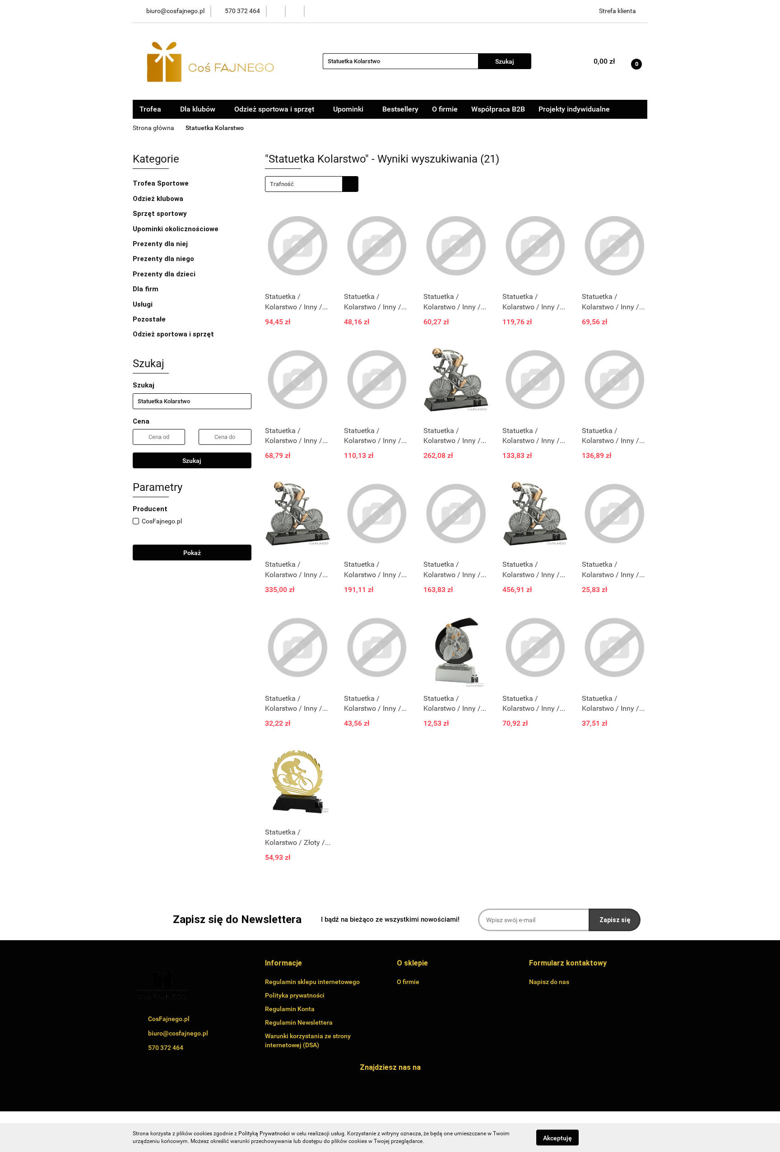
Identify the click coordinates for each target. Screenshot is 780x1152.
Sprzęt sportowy (160, 214)
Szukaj (191, 460)
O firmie (445, 109)
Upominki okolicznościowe (176, 229)
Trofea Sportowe (161, 183)
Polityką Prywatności (264, 1133)
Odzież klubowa (159, 199)
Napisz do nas (549, 981)
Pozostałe (150, 319)
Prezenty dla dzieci (165, 274)
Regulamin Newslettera (299, 1022)
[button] (283, 963)
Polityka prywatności (295, 995)
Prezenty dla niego (164, 259)
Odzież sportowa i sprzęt (174, 334)
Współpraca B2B (498, 109)
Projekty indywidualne (574, 109)
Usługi (143, 304)
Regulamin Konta (290, 1008)
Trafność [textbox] (282, 184)
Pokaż (192, 552)
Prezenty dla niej (161, 244)
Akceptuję (557, 1137)
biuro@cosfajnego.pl (178, 1033)
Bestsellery (400, 109)
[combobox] (311, 184)
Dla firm (146, 289)
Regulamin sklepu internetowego (312, 981)
